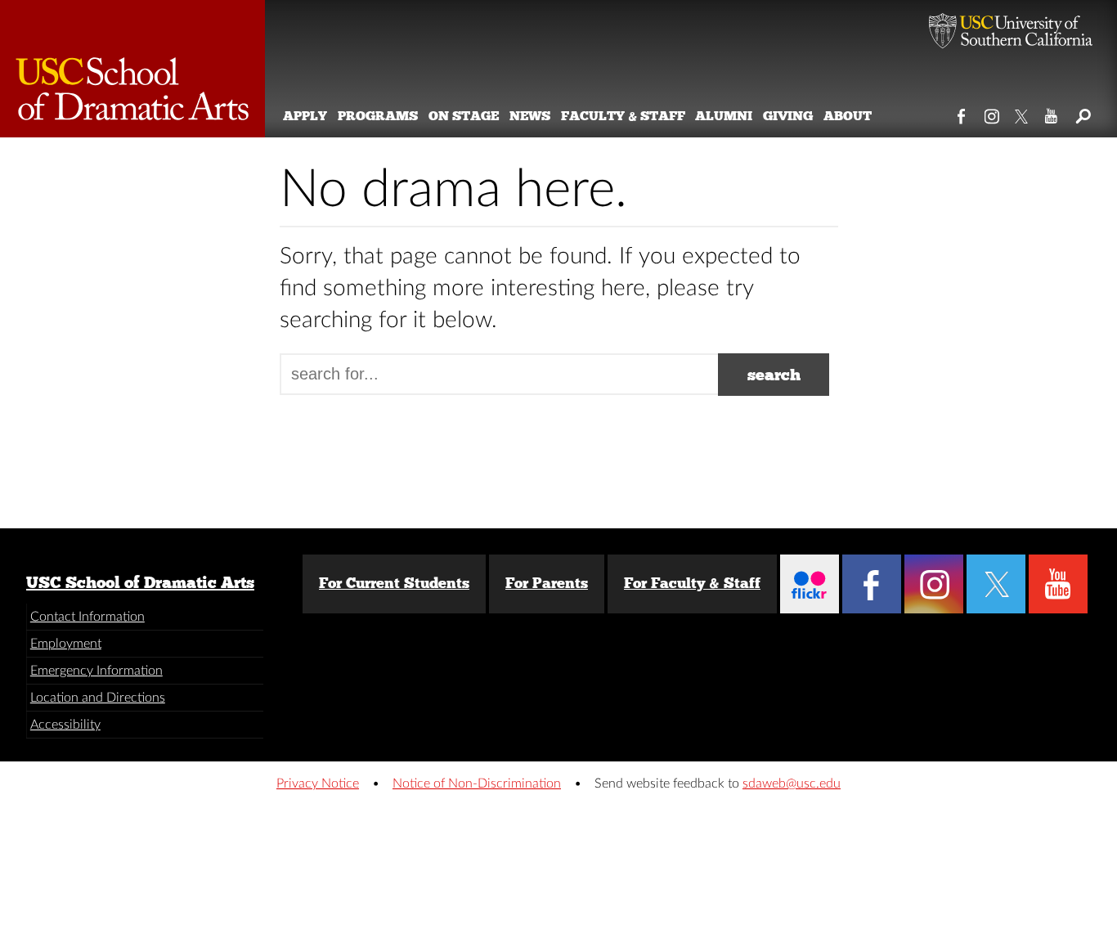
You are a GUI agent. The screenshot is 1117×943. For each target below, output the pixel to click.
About (847, 115)
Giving (788, 115)
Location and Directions (97, 697)
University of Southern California (1010, 32)
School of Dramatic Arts (132, 68)
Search (1082, 113)
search (774, 374)
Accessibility (65, 724)
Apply (305, 115)
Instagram (992, 113)
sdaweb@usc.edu (791, 783)
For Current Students (394, 583)
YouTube (1052, 113)
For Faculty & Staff (692, 583)
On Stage (463, 115)
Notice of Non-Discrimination (477, 783)
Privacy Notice (317, 783)
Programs (378, 115)
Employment (65, 643)
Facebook (962, 113)
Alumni (723, 115)
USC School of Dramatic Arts (140, 582)
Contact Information (87, 616)
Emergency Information (96, 670)
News (529, 115)
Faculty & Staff (623, 115)
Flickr (809, 584)
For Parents (546, 583)
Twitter (1022, 113)
